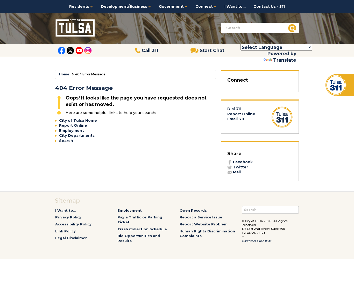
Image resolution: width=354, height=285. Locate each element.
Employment (71, 130)
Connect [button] (204, 6)
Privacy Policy (68, 217)
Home (64, 74)
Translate (284, 60)
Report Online (73, 125)
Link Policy (65, 231)
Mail (236, 172)
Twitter (240, 167)
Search (66, 140)
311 (270, 241)
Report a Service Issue (201, 217)
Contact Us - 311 (269, 6)
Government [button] (172, 6)
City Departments (77, 135)
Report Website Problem (204, 224)
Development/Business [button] (124, 6)
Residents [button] (79, 6)
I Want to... (235, 6)
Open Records (193, 210)
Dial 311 (234, 108)
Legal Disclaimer (71, 238)
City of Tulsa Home (78, 120)
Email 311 (235, 119)
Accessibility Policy (73, 224)
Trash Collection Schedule (142, 229)
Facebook (242, 162)
